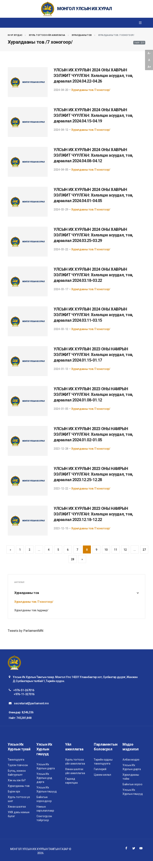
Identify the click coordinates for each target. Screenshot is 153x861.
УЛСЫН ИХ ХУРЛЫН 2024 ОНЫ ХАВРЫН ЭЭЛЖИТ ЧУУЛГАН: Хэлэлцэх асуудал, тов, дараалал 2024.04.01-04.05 (93, 195)
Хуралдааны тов (82, 35)
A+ (149, 66)
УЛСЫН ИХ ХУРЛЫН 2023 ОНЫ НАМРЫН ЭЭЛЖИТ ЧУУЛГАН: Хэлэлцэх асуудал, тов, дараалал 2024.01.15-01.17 (93, 355)
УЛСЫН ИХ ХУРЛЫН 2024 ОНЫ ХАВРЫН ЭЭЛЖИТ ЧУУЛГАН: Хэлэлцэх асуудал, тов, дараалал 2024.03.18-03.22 (93, 275)
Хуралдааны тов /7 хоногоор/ (90, 89)
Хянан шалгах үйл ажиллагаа (75, 771)
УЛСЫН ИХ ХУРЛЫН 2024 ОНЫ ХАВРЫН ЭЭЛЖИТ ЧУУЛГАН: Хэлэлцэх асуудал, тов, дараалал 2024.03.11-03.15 (93, 315)
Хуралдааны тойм (131, 776)
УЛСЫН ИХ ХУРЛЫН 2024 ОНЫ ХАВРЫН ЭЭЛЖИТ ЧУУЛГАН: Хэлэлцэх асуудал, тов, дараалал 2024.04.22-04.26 (93, 76)
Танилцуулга (16, 759)
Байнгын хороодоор (43, 799)
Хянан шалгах (17, 806)
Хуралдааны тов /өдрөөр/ (31, 610)
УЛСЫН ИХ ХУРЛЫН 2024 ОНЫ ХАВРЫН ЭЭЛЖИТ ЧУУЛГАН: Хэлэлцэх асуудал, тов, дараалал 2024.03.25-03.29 (93, 235)
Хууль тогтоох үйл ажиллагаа (47, 35)
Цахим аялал (102, 774)
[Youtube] (141, 848)
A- (149, 53)
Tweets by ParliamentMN (25, 631)
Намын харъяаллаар (45, 808)
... (39, 549)
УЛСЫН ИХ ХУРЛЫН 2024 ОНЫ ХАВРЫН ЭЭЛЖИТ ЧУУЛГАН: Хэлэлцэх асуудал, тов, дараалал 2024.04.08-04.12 (93, 155)
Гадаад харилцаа (71, 780)
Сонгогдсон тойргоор (44, 818)
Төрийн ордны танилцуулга (103, 761)
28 (72, 559)
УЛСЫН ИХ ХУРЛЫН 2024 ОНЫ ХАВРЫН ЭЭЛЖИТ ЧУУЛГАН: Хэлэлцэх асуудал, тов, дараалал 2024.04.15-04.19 (93, 115)
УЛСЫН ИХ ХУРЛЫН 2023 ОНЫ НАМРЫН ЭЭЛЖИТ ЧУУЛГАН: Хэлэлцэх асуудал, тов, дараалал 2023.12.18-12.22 (93, 514)
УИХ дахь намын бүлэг (18, 814)
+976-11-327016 (24, 694)
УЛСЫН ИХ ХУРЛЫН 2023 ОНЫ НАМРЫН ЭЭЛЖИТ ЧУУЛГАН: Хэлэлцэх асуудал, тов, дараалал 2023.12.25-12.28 (93, 474)
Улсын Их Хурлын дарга (45, 766)
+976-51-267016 (23, 690)
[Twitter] (133, 848)
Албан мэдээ (131, 759)
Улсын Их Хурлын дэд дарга (44, 777)
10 (105, 549)
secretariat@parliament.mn (31, 703)
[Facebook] (126, 848)
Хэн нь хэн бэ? (17, 780)
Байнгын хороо (132, 784)
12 (125, 549)
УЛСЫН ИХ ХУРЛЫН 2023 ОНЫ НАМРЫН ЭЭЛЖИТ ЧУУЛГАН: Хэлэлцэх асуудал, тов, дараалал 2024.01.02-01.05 (93, 434)
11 (115, 549)
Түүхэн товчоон (18, 765)
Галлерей (100, 769)
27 (144, 549)
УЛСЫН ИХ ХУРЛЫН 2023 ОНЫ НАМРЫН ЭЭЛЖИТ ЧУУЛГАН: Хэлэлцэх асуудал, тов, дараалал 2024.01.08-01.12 (93, 394)
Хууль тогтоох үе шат (19, 799)
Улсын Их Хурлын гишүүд (46, 789)
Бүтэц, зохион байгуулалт (17, 772)
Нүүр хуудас (15, 35)
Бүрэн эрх (14, 791)
